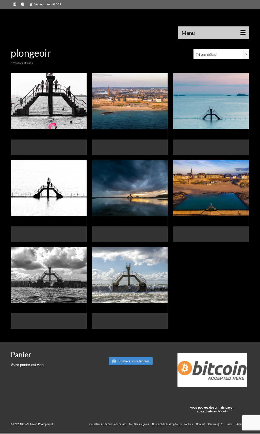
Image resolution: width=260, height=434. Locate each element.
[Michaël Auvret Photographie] (48, 26)
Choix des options (48, 151)
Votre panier (47, 4)
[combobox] (221, 54)
